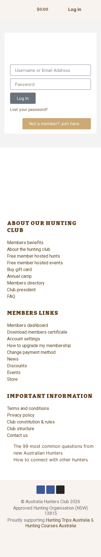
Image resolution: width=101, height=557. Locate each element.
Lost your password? (29, 109)
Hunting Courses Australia (50, 525)
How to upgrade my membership (39, 345)
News (13, 359)
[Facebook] (40, 489)
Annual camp (19, 276)
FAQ (11, 296)
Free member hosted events (35, 262)
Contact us (17, 435)
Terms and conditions (28, 408)
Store (12, 379)
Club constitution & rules (31, 422)
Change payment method (31, 352)
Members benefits (25, 242)
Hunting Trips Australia (68, 520)
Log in (74, 9)
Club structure (20, 428)
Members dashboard (27, 325)
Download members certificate (37, 332)
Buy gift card (19, 269)
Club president (21, 289)
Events (13, 372)
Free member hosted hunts (33, 256)
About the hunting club (28, 249)
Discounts (17, 365)
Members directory (26, 283)
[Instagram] (60, 489)
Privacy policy (21, 415)
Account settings (23, 338)
